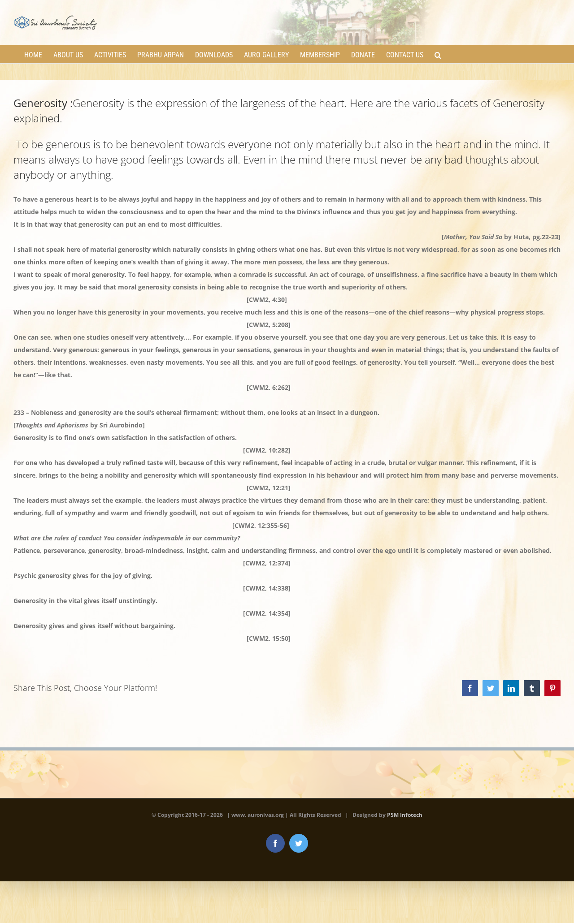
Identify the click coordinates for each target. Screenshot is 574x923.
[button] (438, 54)
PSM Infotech (404, 815)
